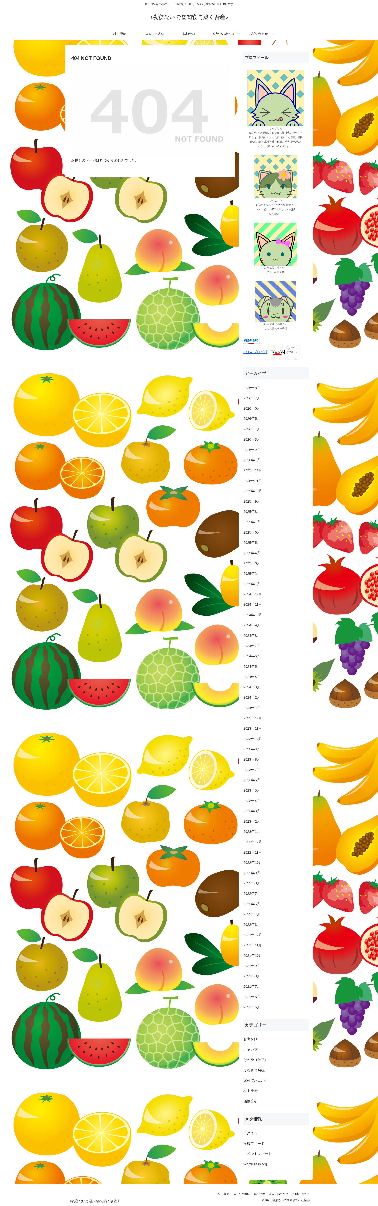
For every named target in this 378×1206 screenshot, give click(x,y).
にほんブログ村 (255, 352)
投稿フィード (254, 1143)
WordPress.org (255, 1164)
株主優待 (223, 1193)
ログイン (250, 1133)
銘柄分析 (259, 1193)
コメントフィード (257, 1154)
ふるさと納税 (241, 1193)
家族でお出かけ (278, 1193)
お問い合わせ (300, 1193)
